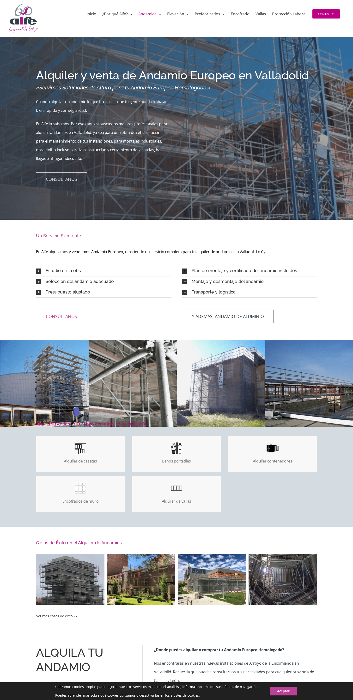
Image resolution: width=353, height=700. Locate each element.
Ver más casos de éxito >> (56, 616)
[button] (103, 271)
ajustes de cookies (185, 695)
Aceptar (283, 691)
